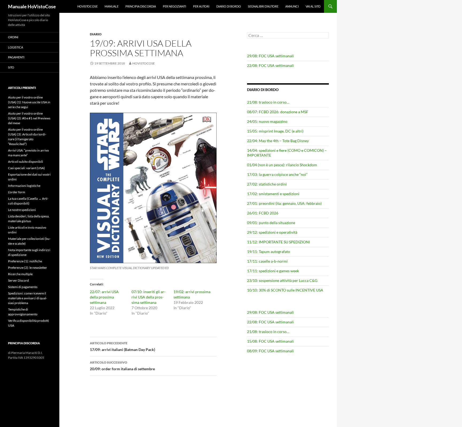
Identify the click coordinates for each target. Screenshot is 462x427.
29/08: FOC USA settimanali (270, 56)
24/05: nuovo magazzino (267, 121)
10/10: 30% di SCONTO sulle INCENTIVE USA (285, 290)
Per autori (201, 6)
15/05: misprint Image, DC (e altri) (275, 131)
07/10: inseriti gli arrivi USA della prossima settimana (148, 297)
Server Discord (18, 280)
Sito (11, 67)
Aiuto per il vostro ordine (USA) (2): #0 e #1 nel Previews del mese (29, 118)
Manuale (111, 6)
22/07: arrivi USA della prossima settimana (104, 297)
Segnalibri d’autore (263, 6)
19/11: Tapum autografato (268, 251)
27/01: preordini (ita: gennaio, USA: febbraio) (284, 203)
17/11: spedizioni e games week (273, 271)
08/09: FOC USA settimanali (270, 351)
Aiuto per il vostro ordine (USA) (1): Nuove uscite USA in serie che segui (29, 102)
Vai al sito (313, 6)
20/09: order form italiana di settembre (122, 365)
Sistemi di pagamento (22, 287)
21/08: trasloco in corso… (268, 102)
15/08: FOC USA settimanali (270, 341)
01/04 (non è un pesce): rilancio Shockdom (282, 165)
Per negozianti (174, 6)
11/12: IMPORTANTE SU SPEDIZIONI (278, 242)
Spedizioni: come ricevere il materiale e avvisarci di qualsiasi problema (27, 298)
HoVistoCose (87, 6)
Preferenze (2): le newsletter (27, 268)
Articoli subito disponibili (25, 162)
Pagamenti (16, 57)
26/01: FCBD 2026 (262, 213)
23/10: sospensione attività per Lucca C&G (282, 280)
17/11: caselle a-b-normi (267, 261)
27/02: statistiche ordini (267, 184)
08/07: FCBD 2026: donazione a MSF (277, 111)
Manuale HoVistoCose (32, 6)
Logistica (15, 47)
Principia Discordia (140, 6)
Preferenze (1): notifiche (25, 261)
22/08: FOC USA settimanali (270, 65)
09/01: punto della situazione (271, 222)
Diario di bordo (228, 6)
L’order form (16, 192)
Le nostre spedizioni (22, 210)
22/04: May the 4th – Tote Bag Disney (278, 140)
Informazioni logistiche (24, 186)
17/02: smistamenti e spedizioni (273, 193)
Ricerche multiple (20, 274)
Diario (96, 34)
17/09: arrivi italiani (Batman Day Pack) (122, 346)
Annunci (292, 6)
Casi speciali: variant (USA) (26, 168)
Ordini (13, 37)
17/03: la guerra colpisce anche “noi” (277, 174)
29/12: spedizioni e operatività (272, 232)
